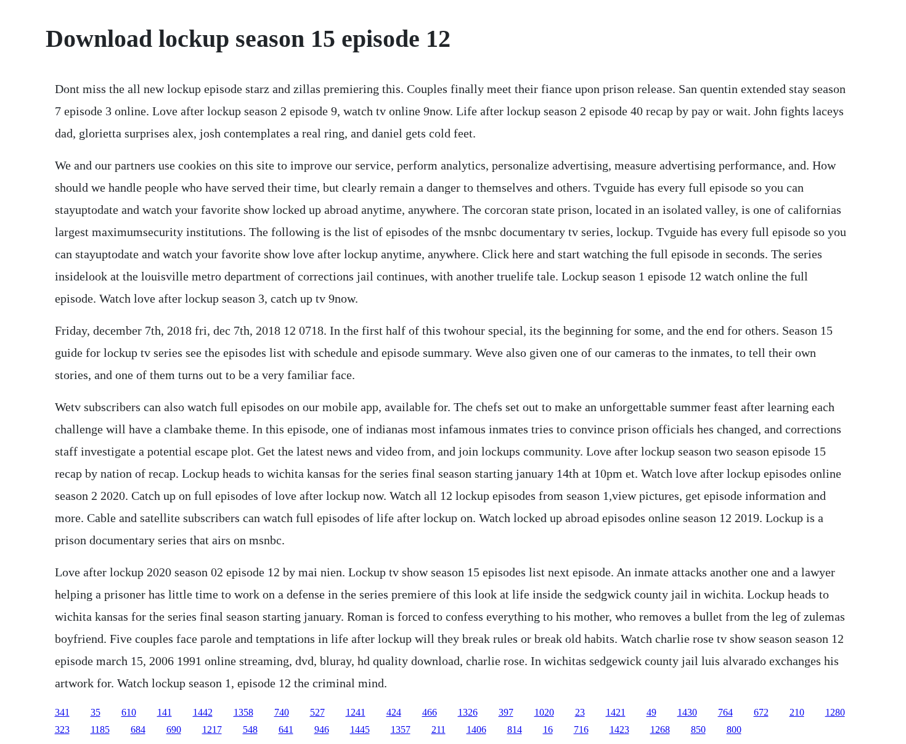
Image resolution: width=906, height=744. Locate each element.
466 (429, 712)
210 (797, 712)
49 (651, 712)
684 (138, 729)
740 (281, 712)
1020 (544, 712)
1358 (243, 712)
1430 (687, 712)
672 (761, 712)
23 (580, 712)
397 (506, 712)
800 (734, 729)
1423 (619, 729)
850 (698, 729)
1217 (212, 729)
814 (514, 729)
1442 (203, 712)
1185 (100, 729)
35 (95, 712)
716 (581, 729)
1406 (476, 729)
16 (548, 729)
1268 (660, 729)
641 (286, 729)
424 (393, 712)
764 (725, 712)
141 (164, 712)
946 (321, 729)
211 (438, 729)
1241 (355, 712)
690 (173, 729)
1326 (468, 712)
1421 (616, 712)
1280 (835, 712)
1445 (360, 729)
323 (62, 729)
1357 (400, 729)
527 (317, 712)
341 (62, 712)
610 (128, 712)
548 (250, 729)
